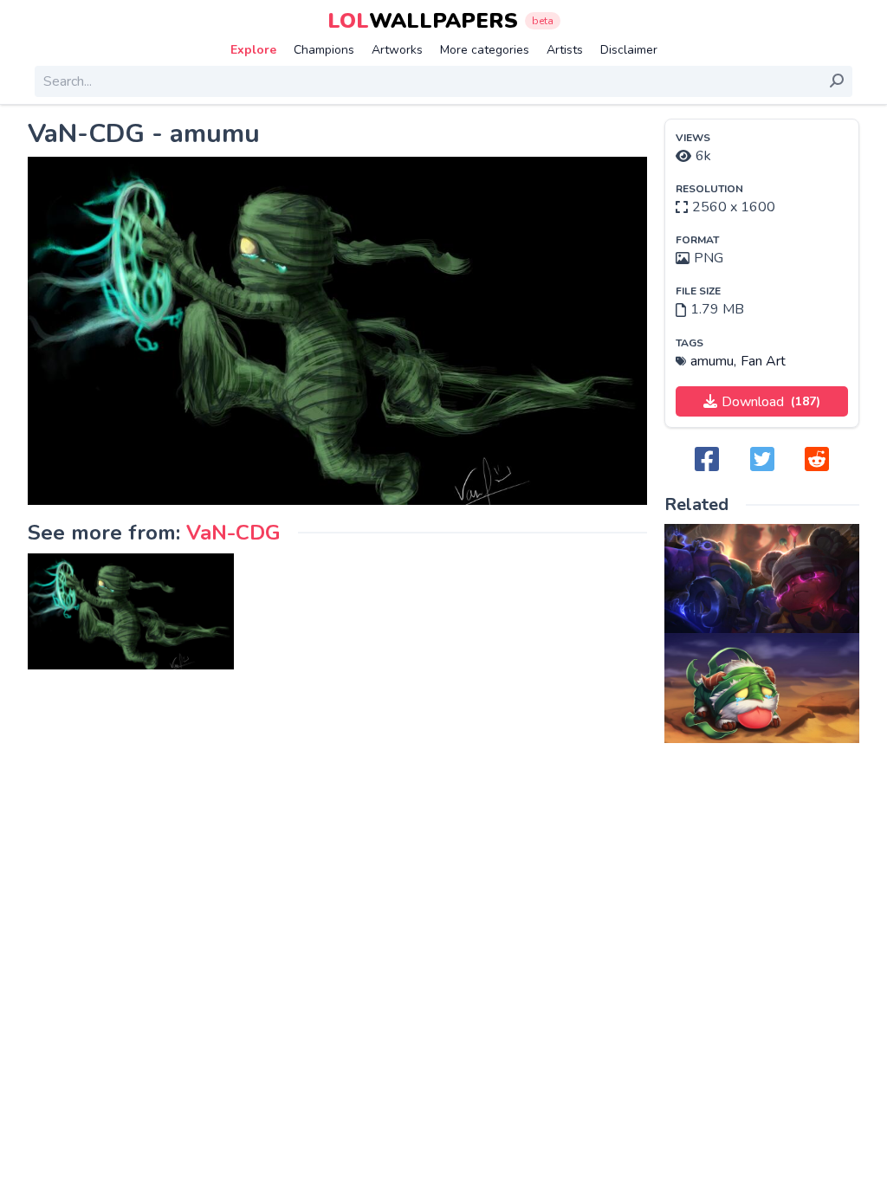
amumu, (713, 361)
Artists (565, 50)
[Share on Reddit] (817, 460)
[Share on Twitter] (762, 460)
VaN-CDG (233, 532)
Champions (324, 50)
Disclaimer (628, 50)
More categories (484, 50)
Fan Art (763, 361)
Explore (253, 50)
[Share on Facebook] (707, 460)
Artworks (397, 50)
